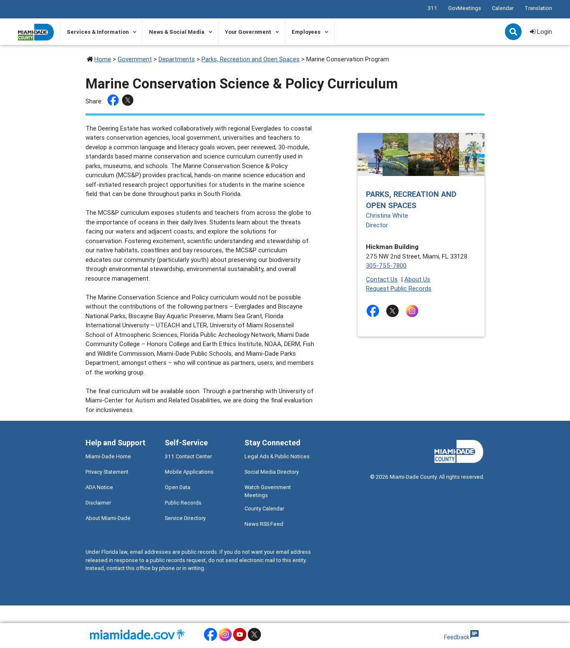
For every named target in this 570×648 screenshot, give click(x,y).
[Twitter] (128, 101)
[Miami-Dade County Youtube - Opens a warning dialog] (239, 639)
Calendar (503, 8)
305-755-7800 (386, 265)
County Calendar (264, 508)
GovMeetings (464, 8)
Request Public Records (398, 288)
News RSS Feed (264, 523)
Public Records (183, 502)
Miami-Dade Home (108, 456)
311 (432, 8)
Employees (306, 31)
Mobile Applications (189, 471)
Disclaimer (98, 502)
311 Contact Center (188, 456)
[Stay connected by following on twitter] (394, 311)
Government (135, 59)
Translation (538, 8)
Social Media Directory (272, 471)
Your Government (248, 31)
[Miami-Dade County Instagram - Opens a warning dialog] (225, 639)
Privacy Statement (107, 471)
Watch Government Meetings (268, 491)
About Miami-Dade (108, 518)
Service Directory (185, 518)
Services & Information (98, 31)
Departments (177, 59)
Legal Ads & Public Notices (277, 456)
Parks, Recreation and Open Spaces (251, 59)
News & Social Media (176, 31)
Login (543, 31)
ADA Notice (99, 487)
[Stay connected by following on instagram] (413, 311)
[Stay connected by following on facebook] (374, 311)
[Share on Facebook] (114, 101)
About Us (417, 279)
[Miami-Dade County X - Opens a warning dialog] (254, 639)
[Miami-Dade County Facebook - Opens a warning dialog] (210, 639)
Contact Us (382, 279)
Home (102, 59)
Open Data (177, 487)
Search (514, 32)
